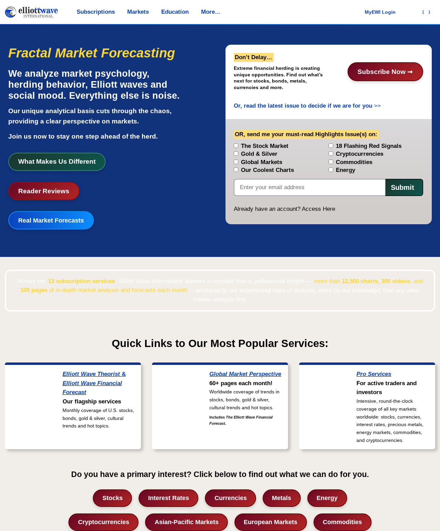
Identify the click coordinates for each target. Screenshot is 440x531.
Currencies (230, 498)
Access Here (318, 209)
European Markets (270, 522)
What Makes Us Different (57, 161)
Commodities (342, 522)
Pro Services (373, 374)
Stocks (112, 498)
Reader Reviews (43, 191)
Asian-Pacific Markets (187, 522)
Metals (281, 498)
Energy (327, 498)
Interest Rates (168, 498)
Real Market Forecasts (51, 220)
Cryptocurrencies (103, 522)
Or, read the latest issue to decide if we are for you (303, 105)
